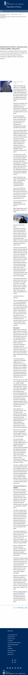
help (15, 662)
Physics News (3, 15)
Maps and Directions (12, 650)
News (20, 14)
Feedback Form (11, 654)
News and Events (14, 14)
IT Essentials (10, 640)
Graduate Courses (11, 636)
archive (21, 607)
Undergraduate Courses (12, 634)
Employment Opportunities (13, 644)
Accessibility (10, 648)
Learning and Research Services (14, 642)
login (15, 660)
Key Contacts (10, 652)
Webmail (9, 646)
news (26, 607)
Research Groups (11, 638)
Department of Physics (4, 14)
